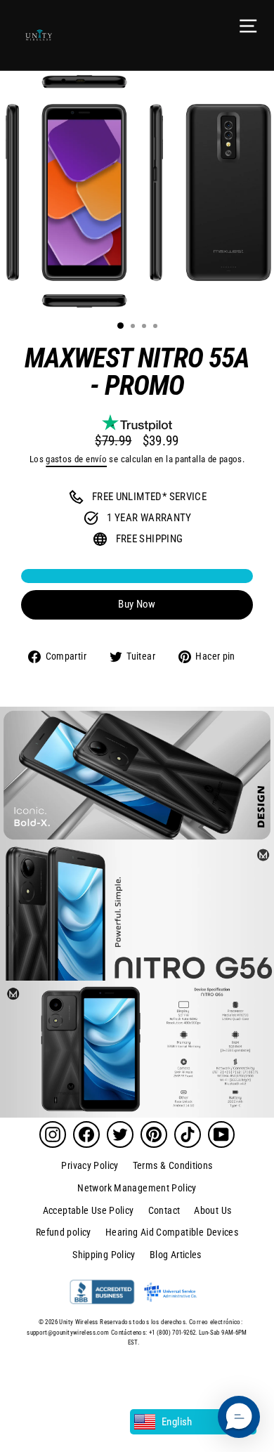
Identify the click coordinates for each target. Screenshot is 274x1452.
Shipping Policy (104, 1254)
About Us (212, 1210)
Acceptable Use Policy (88, 1210)
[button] (239, 1417)
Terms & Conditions (173, 1165)
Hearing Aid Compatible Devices (171, 1232)
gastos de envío (76, 459)
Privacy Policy (89, 1165)
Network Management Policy (137, 1187)
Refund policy (63, 1232)
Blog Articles (176, 1254)
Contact (164, 1210)
